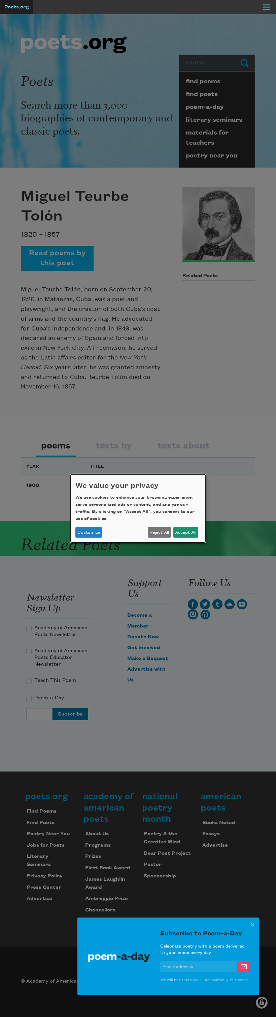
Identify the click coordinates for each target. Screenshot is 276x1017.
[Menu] (266, 7)
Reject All (159, 532)
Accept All (185, 532)
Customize (88, 532)
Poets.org (16, 7)
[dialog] (138, 508)
